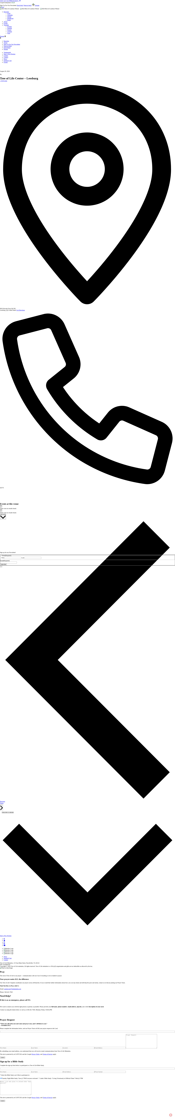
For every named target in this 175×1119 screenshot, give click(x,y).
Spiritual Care (8, 60)
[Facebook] (4, 939)
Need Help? (7, 47)
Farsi (8, 33)
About (5, 21)
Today (2, 803)
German (9, 31)
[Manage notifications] (170, 1115)
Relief (9, 20)
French (9, 30)
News (5, 59)
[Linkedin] (4, 944)
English (9, 26)
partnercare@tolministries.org (12, 989)
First (2, 558)
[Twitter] (4, 940)
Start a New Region (5, 936)
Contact (6, 57)
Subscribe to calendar (7, 812)
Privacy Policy (36, 1054)
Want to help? (28, 5)
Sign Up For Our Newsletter (12, 44)
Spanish (9, 28)
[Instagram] (4, 942)
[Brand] (2, 7)
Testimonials (7, 52)
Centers (6, 55)
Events (6, 23)
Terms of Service (47, 1054)
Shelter (9, 17)
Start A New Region (9, 54)
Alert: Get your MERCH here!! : (9, 1)
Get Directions (20, 310)
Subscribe (3, 564)
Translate (6, 25)
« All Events (3, 81)
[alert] (87, 507)
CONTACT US (4, 1016)
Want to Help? (8, 46)
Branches (6, 12)
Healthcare (10, 18)
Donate (2, 36)
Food (8, 13)
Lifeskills (10, 15)
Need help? (20, 5)
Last (23, 558)
